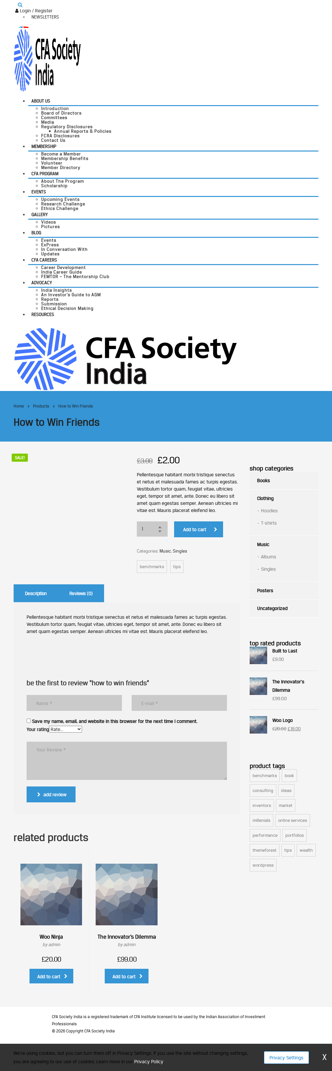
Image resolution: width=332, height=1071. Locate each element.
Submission (54, 303)
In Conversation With (64, 249)
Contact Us (53, 140)
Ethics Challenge (59, 208)
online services (292, 820)
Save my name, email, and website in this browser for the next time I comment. (114, 721)
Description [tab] (36, 593)
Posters (265, 590)
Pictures (50, 226)
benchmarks (152, 566)
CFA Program (44, 173)
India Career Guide (61, 271)
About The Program (62, 181)
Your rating (38, 729)
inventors (262, 805)
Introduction (55, 108)
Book (289, 775)
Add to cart (194, 529)
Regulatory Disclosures (67, 126)
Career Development (63, 267)
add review (54, 794)
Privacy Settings (286, 1057)
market (285, 805)
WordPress (263, 865)
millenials (261, 820)
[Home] (125, 358)
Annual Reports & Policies (83, 131)
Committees (54, 117)
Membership (43, 146)
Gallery (39, 214)
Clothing (265, 498)
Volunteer (52, 162)
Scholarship (54, 185)
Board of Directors (61, 113)
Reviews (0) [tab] (81, 593)
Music (165, 551)
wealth (306, 850)
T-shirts (269, 523)
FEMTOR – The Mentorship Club (75, 276)
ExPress (50, 244)
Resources (42, 314)
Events (38, 191)
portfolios (294, 835)
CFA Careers (44, 259)
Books (263, 480)
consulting (263, 790)
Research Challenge (63, 203)
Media (47, 122)
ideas (286, 790)
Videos (48, 222)
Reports (50, 299)
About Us (40, 100)
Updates (50, 253)
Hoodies (269, 510)
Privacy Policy (148, 1061)
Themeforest (265, 850)
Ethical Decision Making (67, 308)
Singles (180, 551)
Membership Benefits (65, 158)
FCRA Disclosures (60, 135)
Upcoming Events (60, 199)
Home (19, 406)
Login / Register (35, 10)
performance (265, 835)
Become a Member (61, 153)
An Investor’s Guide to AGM (71, 294)
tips (177, 566)
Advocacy (41, 282)
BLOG (36, 232)
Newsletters (45, 16)
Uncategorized (272, 608)
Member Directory (60, 167)
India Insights (56, 290)
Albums (268, 556)
